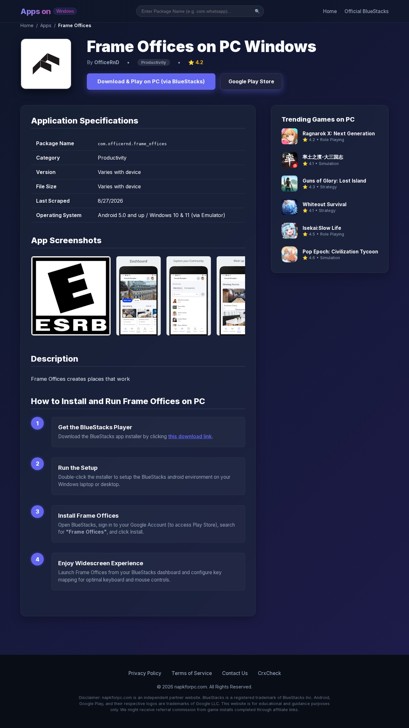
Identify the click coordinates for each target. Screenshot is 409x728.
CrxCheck (269, 673)
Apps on (47, 11)
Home (330, 11)
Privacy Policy (144, 673)
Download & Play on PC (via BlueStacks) (151, 81)
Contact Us (235, 673)
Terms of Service (192, 673)
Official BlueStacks (366, 11)
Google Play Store (251, 81)
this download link (190, 436)
